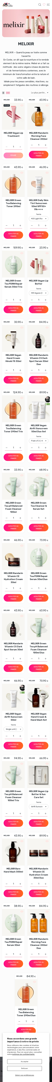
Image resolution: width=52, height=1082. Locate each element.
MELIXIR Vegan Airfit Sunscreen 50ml (13, 717)
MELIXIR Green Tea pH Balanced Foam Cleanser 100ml (13, 507)
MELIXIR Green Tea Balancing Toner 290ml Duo (26, 1012)
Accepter (24, 1062)
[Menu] (48, 4)
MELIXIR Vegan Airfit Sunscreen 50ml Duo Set (39, 428)
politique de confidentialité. (23, 1054)
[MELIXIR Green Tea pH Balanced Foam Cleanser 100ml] (13, 486)
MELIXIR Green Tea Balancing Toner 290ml (13, 203)
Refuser (24, 1068)
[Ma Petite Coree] (8, 4)
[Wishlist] (44, 4)
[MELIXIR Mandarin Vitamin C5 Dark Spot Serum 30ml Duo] (38, 338)
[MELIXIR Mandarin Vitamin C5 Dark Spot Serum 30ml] (13, 626)
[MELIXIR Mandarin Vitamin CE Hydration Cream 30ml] (13, 556)
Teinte (38, 214)
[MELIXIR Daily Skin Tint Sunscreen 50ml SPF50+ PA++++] (38, 183)
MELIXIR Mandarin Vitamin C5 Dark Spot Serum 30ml (13, 646)
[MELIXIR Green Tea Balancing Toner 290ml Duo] (26, 992)
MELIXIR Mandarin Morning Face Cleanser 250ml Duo (38, 943)
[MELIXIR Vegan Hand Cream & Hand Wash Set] (38, 697)
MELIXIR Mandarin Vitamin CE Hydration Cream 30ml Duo (38, 873)
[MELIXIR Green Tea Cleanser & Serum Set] (38, 486)
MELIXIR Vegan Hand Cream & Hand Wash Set (39, 717)
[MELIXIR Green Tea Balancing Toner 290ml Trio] (13, 408)
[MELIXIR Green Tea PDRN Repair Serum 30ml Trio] (13, 264)
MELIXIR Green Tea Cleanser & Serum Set (39, 506)
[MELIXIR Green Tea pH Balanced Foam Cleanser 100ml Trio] (13, 774)
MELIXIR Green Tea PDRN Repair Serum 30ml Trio (13, 283)
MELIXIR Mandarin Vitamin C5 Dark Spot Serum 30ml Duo (38, 360)
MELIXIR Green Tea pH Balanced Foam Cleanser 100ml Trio (13, 796)
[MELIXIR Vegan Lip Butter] (38, 264)
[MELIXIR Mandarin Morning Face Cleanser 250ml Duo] (38, 922)
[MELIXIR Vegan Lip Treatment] (13, 116)
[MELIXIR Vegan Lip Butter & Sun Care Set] (38, 774)
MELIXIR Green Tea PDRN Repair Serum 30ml (13, 942)
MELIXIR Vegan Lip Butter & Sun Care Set (38, 794)
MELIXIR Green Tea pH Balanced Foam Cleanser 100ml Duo (39, 648)
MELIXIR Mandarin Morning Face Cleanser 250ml (38, 136)
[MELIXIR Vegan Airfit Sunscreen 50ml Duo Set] (38, 408)
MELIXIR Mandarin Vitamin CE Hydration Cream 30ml (13, 578)
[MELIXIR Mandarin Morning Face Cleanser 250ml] (38, 116)
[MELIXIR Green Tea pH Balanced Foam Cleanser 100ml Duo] (38, 626)
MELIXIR (7, 100)
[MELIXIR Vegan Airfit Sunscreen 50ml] (13, 697)
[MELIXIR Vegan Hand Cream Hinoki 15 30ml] (13, 338)
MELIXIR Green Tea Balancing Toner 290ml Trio (13, 428)
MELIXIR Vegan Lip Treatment (13, 134)
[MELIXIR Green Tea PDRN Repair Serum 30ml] (13, 922)
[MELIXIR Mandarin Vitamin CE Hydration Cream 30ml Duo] (38, 852)
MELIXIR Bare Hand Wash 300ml (13, 870)
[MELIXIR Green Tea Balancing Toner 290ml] (13, 183)
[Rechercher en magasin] (40, 4)
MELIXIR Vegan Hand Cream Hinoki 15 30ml (13, 358)
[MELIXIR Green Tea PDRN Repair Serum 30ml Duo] (38, 556)
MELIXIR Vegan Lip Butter (38, 282)
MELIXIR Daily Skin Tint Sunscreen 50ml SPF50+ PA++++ (38, 205)
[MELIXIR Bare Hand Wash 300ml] (13, 852)
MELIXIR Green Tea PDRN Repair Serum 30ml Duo (39, 576)
